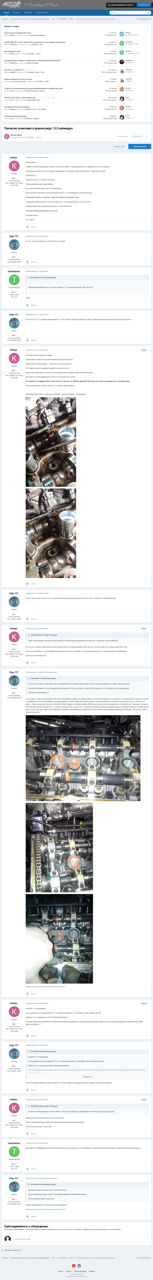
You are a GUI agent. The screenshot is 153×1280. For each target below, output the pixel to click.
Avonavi (12, 91)
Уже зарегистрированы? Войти (121, 5)
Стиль (68, 1271)
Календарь (28, 12)
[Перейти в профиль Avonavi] (121, 89)
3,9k (15, 292)
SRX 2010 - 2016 (37, 44)
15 (15, 257)
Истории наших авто (32, 100)
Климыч (13, 109)
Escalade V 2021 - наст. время (35, 109)
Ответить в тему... (24, 1239)
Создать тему (119, 146)
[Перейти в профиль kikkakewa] (121, 43)
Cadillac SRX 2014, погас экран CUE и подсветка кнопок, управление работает (35, 42)
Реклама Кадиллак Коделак (15, 116)
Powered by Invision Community (76, 1276)
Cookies (92, 1271)
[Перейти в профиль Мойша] (121, 34)
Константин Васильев (18, 81)
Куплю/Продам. (33, 63)
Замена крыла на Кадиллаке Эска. (17, 33)
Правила (16, 12)
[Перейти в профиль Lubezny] (121, 52)
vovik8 (12, 54)
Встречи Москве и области (35, 91)
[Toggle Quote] (29, 277)
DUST (12, 100)
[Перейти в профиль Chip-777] (14, 244)
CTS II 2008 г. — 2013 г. (33, 54)
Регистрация (144, 5)
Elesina (127, 107)
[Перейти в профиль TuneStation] (14, 279)
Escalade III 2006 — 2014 (35, 72)
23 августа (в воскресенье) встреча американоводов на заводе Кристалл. (33, 88)
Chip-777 (13, 236)
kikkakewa (13, 44)
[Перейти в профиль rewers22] (121, 71)
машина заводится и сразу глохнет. (18, 79)
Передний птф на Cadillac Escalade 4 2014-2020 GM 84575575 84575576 (32, 60)
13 (53, 97)
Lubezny (128, 51)
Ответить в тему (139, 146)
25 (15, 178)
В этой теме (139, 12)
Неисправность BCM (12, 51)
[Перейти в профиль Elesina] (121, 108)
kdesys (19, 135)
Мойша (12, 35)
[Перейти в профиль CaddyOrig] (121, 61)
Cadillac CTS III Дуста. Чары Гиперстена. (20, 97)
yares (11, 118)
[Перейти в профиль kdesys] (6, 136)
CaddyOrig (13, 63)
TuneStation (14, 271)
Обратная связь (42, 12)
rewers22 (128, 70)
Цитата (33, 227)
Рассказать (123, 136)
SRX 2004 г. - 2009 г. (42, 81)
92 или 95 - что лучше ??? (14, 70)
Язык (60, 1271)
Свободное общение (37, 35)
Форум (6, 12)
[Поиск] (148, 13)
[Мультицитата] (27, 226)
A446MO (13, 72)
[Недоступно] (83, 758)
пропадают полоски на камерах (16, 107)
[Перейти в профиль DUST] (121, 98)
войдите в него (89, 1229)
